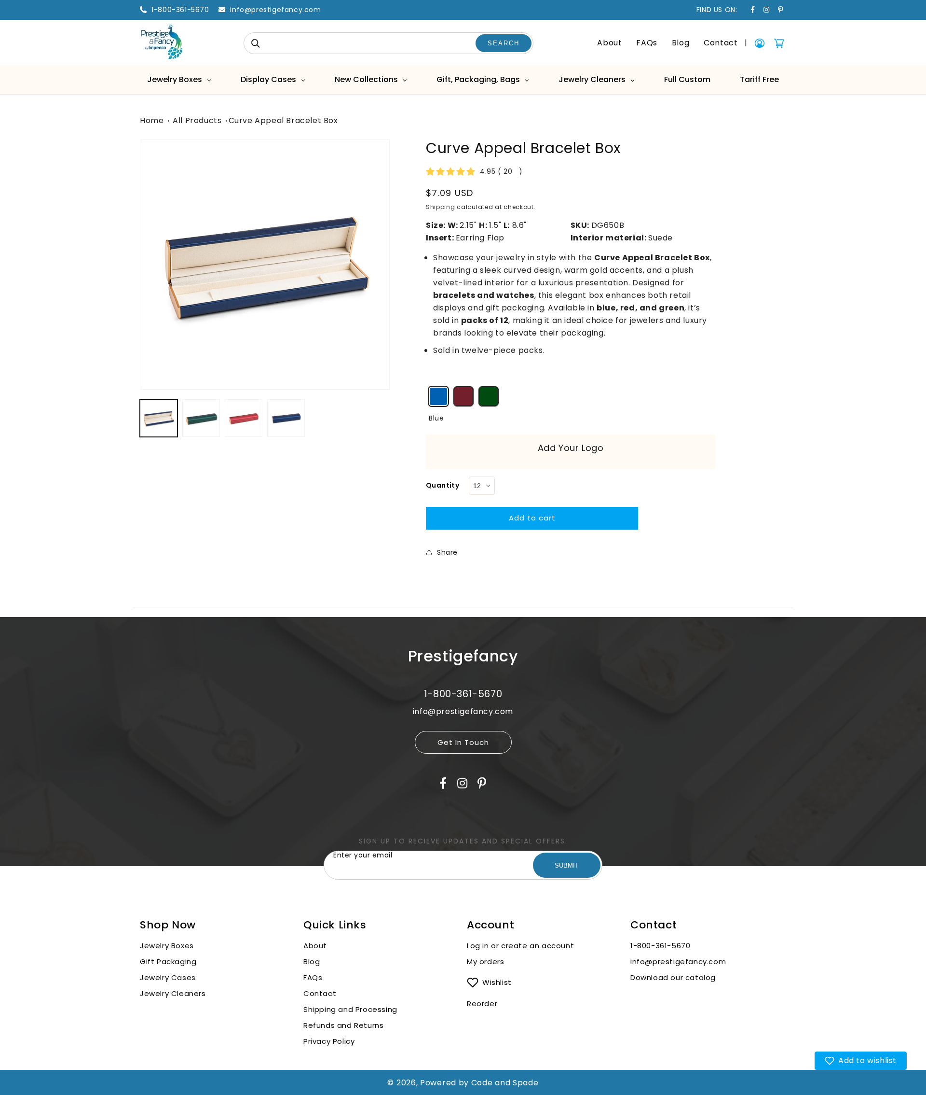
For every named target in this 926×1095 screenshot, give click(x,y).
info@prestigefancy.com (678, 961)
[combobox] (388, 43)
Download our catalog (673, 977)
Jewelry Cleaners (173, 993)
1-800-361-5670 (660, 946)
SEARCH (503, 43)
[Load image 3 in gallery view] (201, 418)
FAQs (646, 42)
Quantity (442, 485)
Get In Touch (463, 742)
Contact (720, 42)
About (609, 42)
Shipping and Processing (350, 1009)
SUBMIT (567, 865)
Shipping (440, 207)
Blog (680, 42)
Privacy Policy (328, 1041)
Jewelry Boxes (167, 946)
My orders (485, 961)
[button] (861, 1061)
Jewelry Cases (168, 977)
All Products (197, 120)
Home (151, 120)
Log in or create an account (521, 946)
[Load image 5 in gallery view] (243, 418)
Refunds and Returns (343, 1025)
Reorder (482, 1003)
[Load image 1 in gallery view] (158, 418)
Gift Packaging (168, 961)
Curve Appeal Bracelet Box (283, 120)
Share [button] (447, 552)
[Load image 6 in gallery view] (286, 418)
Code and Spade (505, 1082)
